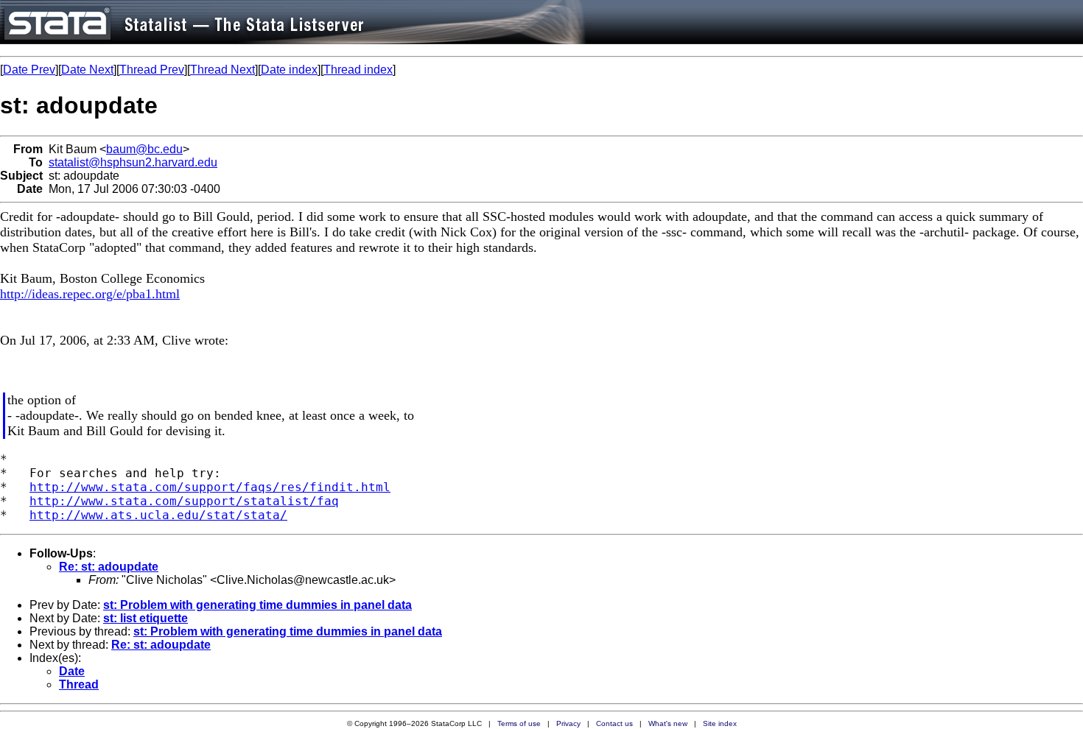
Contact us (614, 723)
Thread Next (222, 69)
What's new (667, 723)
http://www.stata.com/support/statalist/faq (184, 501)
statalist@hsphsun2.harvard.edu (133, 162)
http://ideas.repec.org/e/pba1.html (90, 293)
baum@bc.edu (144, 149)
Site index (720, 723)
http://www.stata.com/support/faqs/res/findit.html (209, 487)
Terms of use (519, 723)
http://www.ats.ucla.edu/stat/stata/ (158, 515)
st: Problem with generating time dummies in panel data (257, 605)
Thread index (358, 69)
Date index (289, 69)
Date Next (87, 69)
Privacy (568, 723)
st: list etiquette (145, 618)
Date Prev (29, 69)
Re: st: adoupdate (108, 566)
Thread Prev (151, 69)
